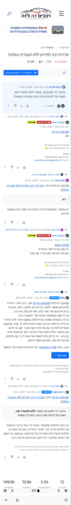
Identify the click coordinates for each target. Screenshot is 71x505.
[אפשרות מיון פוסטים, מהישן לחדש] (64, 73)
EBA (62, 297)
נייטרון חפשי (58, 392)
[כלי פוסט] (9, 106)
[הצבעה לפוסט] (27, 106)
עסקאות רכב (61, 61)
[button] (66, 500)
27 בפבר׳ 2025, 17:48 (51, 126)
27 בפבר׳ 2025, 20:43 (51, 239)
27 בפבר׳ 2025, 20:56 (31, 297)
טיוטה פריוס (55, 87)
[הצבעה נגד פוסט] (15, 106)
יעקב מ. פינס (58, 122)
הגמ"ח (66, 154)
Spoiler (62, 355)
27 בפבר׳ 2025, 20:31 (36, 180)
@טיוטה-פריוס (60, 132)
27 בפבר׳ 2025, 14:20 (30, 87)
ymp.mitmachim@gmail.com (47, 160)
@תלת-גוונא (62, 245)
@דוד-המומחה (48, 347)
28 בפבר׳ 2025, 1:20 (24, 392)
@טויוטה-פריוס (41, 303)
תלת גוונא (60, 180)
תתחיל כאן (47, 371)
